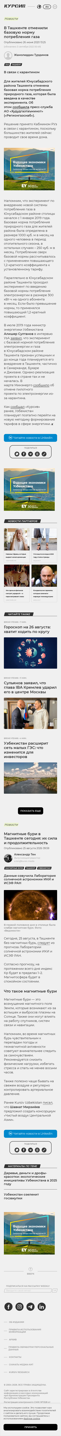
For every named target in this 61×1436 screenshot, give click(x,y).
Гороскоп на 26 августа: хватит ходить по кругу (27, 629)
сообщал (18, 407)
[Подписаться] (54, 1290)
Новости (11, 19)
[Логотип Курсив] (15, 6)
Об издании (16, 1322)
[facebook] (8, 1307)
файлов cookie (32, 1418)
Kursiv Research (19, 1372)
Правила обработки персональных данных (31, 1348)
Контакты (15, 1357)
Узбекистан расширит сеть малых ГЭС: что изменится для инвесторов (26, 750)
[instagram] (19, 1307)
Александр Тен (25, 854)
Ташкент (16, 65)
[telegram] (30, 1307)
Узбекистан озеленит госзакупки (21, 1196)
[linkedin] (41, 1307)
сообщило (41, 385)
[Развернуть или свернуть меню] (55, 7)
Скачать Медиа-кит (21, 1364)
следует (43, 943)
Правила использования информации (25, 1330)
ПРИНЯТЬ (30, 1427)
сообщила (21, 107)
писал (47, 1102)
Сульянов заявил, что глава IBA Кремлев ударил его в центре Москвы (30, 687)
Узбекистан (44, 868)
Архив (13, 1339)
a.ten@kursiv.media (24, 861)
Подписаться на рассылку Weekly (28, 1286)
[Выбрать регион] (39, 7)
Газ (7, 65)
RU (47, 6)
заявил (16, 338)
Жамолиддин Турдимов (31, 55)
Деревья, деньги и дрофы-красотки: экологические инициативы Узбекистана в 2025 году (30, 1178)
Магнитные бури (14, 868)
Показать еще (30, 810)
